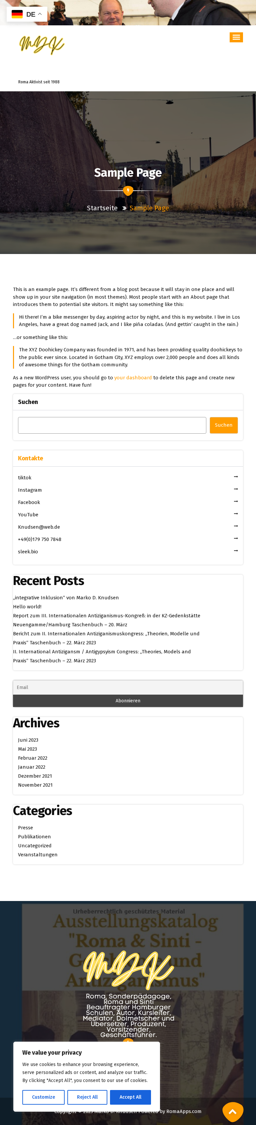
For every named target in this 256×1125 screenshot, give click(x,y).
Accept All (130, 1097)
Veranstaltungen (38, 855)
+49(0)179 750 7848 (39, 539)
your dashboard (133, 378)
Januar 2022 (31, 767)
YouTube (28, 515)
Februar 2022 (32, 758)
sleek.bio (28, 552)
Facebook (29, 502)
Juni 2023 (28, 740)
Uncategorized (35, 846)
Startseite (103, 208)
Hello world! (27, 607)
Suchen (28, 402)
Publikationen (34, 837)
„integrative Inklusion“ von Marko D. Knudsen (66, 598)
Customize (43, 1097)
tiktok (24, 478)
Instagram (30, 490)
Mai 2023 (27, 749)
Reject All (87, 1097)
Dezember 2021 (35, 776)
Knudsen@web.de (39, 527)
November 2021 (35, 785)
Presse (25, 828)
